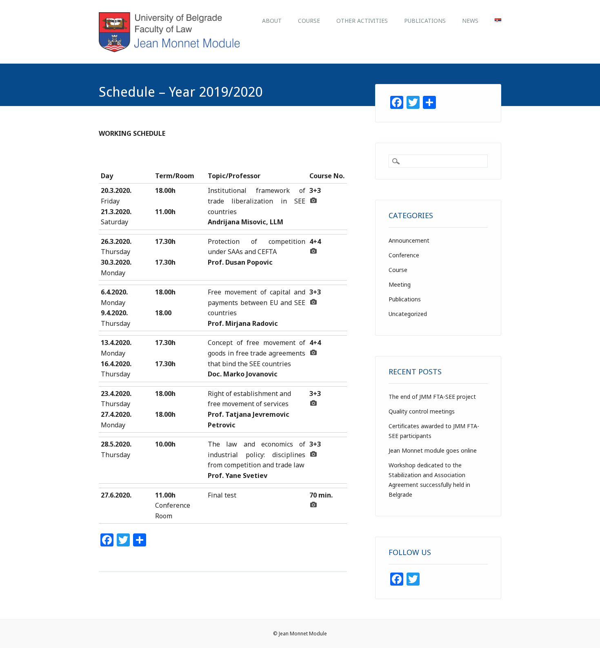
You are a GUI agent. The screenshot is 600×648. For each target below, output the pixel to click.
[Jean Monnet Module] (169, 49)
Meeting (400, 284)
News (470, 20)
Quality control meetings (422, 411)
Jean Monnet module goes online (433, 450)
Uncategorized (408, 314)
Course (309, 20)
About (272, 20)
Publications (425, 20)
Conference (404, 255)
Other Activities (362, 20)
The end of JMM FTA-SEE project (432, 396)
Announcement (409, 240)
